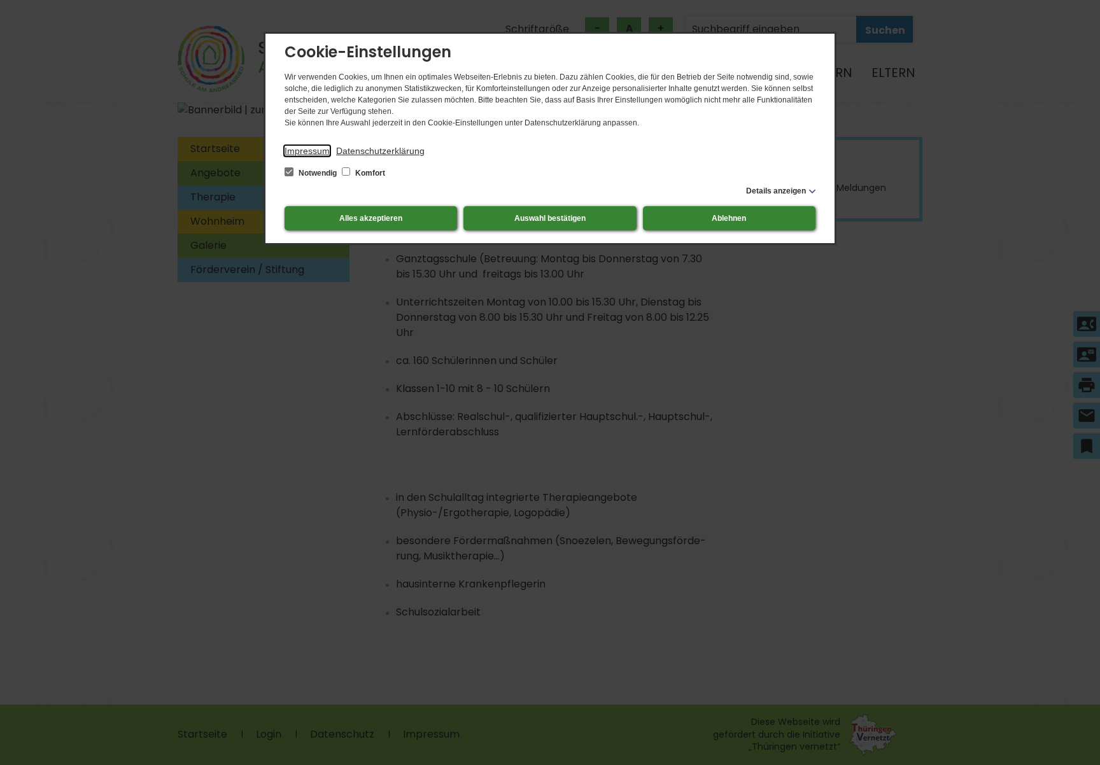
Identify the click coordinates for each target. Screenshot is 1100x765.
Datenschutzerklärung (380, 151)
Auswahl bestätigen (550, 218)
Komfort (369, 173)
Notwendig (318, 173)
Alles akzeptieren (370, 218)
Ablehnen (729, 218)
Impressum (307, 151)
